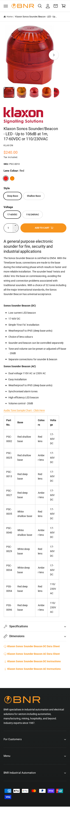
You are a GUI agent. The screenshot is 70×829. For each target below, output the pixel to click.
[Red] (6, 178)
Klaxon (8, 145)
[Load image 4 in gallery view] (46, 92)
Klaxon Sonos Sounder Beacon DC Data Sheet (33, 646)
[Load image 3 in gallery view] (34, 92)
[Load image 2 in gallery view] (21, 92)
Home (10, 16)
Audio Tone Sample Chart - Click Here (24, 410)
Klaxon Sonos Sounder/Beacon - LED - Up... (36, 16)
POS (22, 821)
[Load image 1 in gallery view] (9, 92)
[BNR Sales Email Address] (56, 6)
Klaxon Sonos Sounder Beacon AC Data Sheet (33, 653)
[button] (6, 6)
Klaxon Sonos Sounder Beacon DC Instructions (34, 661)
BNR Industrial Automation (39, 817)
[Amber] (12, 178)
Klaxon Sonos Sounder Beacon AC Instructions (34, 668)
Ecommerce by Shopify (40, 821)
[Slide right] (54, 55)
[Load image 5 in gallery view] (59, 92)
